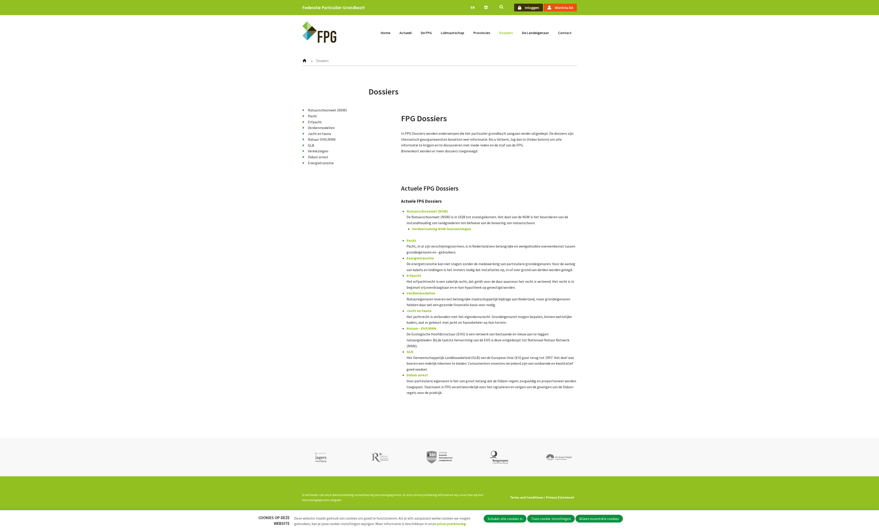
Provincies (481, 32)
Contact (565, 32)
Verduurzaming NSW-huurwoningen (441, 228)
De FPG (426, 32)
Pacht (312, 116)
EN (473, 7)
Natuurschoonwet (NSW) (327, 110)
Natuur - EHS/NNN (421, 328)
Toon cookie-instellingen (551, 518)
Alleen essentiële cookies (599, 518)
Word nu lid (564, 7)
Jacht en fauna (319, 133)
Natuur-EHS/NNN (322, 139)
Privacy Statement (560, 497)
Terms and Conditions (526, 497)
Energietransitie (321, 163)
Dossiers (506, 32)
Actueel (405, 32)
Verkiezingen (318, 151)
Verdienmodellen (321, 127)
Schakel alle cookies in (505, 518)
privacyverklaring (451, 523)
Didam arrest (318, 157)
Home (385, 32)
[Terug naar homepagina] (319, 33)
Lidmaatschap (452, 32)
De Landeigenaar (535, 32)
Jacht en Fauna (419, 310)
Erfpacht (315, 122)
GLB (311, 145)
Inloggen (532, 7)
